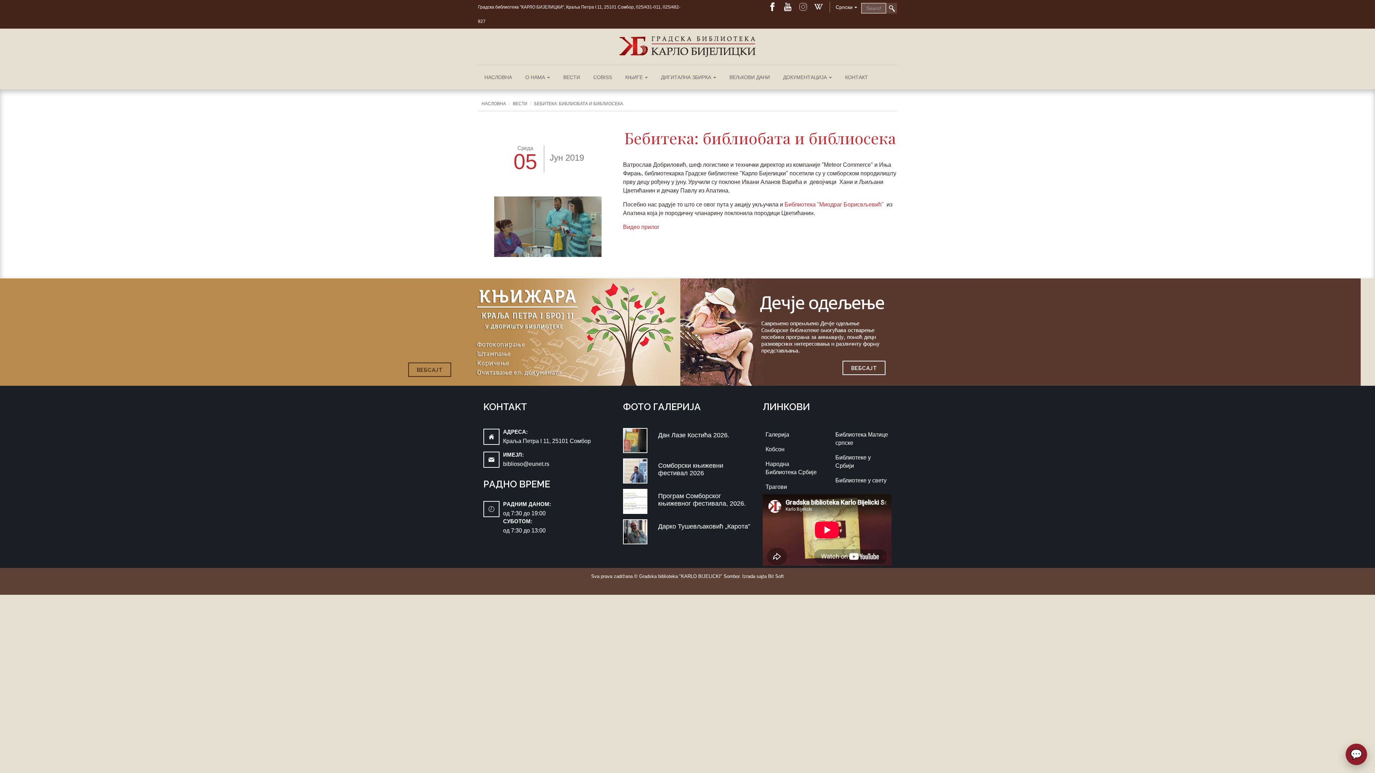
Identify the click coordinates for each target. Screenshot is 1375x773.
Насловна (498, 77)
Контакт (856, 77)
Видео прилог (642, 227)
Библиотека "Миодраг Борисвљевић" (835, 204)
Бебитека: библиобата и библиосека (578, 103)
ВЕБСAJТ (430, 370)
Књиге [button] (634, 77)
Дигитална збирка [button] (687, 77)
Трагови (776, 487)
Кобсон (775, 449)
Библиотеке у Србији (853, 461)
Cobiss (602, 77)
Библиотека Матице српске (861, 439)
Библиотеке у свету (861, 480)
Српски (844, 7)
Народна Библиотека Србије (791, 468)
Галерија (777, 435)
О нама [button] (535, 77)
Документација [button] (805, 77)
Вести (571, 77)
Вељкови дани (749, 77)
